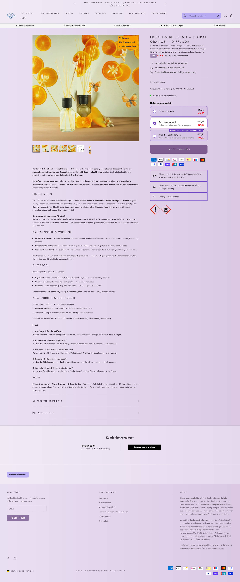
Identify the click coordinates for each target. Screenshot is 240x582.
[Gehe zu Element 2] (45, 148)
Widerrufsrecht (105, 502)
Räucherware (159, 13)
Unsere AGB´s (104, 516)
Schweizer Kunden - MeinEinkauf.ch (113, 511)
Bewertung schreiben (144, 447)
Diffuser (84, 13)
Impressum (103, 498)
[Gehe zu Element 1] (36, 148)
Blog (23, 18)
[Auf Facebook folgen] (8, 558)
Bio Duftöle (27, 13)
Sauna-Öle (100, 13)
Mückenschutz (137, 13)
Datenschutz (103, 521)
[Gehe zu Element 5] (72, 148)
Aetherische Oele (49, 13)
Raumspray (118, 13)
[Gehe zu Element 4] (63, 148)
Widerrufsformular (17, 474)
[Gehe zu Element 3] (54, 148)
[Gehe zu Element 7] (90, 150)
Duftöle (69, 13)
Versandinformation (107, 507)
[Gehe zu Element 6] (81, 148)
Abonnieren (18, 518)
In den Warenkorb (179, 149)
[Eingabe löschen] (218, 16)
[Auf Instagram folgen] (15, 558)
